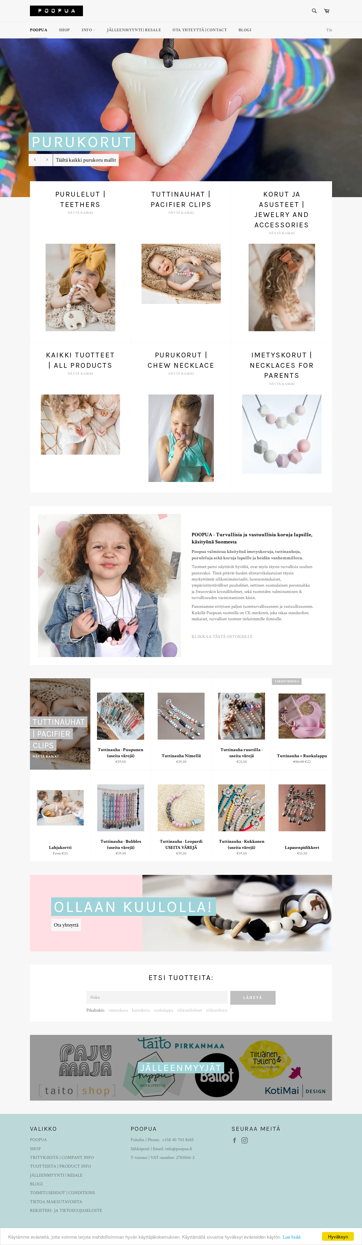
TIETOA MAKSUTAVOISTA (56, 1202)
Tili (329, 30)
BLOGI (245, 30)
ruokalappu (163, 1010)
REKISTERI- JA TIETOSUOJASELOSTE (66, 1210)
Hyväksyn (338, 1236)
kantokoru (141, 1010)
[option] (181, 117)
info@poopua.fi (178, 1149)
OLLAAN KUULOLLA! (133, 906)
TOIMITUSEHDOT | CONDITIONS (62, 1193)
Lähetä (253, 997)
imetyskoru (118, 1010)
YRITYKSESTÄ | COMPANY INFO (62, 1157)
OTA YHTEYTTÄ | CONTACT (200, 30)
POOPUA (38, 30)
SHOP (64, 30)
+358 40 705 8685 (178, 1140)
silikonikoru (216, 1010)
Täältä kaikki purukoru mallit (86, 160)
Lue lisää (292, 1236)
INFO (87, 30)
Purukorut (82, 141)
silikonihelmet (189, 1010)
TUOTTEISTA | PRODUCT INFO (60, 1166)
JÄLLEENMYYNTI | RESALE (134, 30)
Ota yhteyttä (66, 924)
